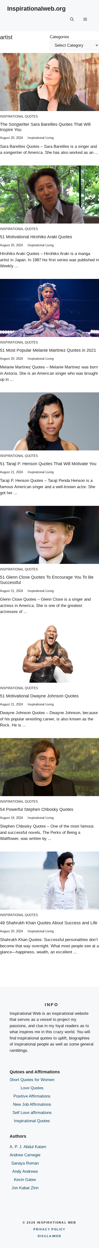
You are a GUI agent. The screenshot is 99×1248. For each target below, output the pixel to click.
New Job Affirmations (32, 1104)
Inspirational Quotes (19, 116)
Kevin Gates (25, 1179)
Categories (59, 37)
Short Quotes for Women (32, 1079)
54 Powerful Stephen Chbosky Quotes (36, 809)
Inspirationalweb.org (36, 8)
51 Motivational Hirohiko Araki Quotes (36, 236)
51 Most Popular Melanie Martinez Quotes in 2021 (48, 350)
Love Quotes (32, 1088)
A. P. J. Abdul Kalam (28, 1146)
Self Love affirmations (32, 1112)
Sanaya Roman (25, 1163)
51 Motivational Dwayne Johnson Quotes (39, 696)
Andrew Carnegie (25, 1155)
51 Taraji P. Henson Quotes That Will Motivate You (48, 463)
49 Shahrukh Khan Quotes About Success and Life (48, 922)
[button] (72, 19)
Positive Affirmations (31, 1096)
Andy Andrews (25, 1171)
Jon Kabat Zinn (25, 1188)
